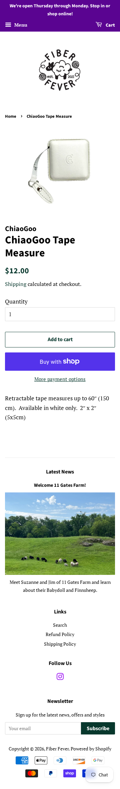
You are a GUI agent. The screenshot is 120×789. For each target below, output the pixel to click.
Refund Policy (60, 634)
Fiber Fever (57, 748)
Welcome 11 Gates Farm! (60, 485)
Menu (20, 25)
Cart (110, 25)
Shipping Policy (60, 644)
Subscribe (98, 728)
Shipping (15, 284)
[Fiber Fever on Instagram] (60, 678)
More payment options (60, 379)
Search (60, 625)
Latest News (60, 471)
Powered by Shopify (91, 748)
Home (10, 116)
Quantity (16, 301)
